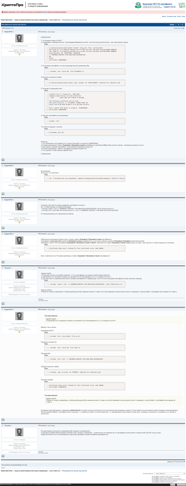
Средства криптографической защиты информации (30, 20)
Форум (164, 16)
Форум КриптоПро (6, 20)
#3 (39, 199)
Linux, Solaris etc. (55, 20)
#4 (39, 234)
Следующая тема (178, 28)
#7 (39, 425)
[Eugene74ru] (19, 42)
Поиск (179, 16)
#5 (39, 268)
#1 (39, 31)
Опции (172, 24)
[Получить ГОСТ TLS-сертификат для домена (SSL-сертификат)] (160, 5)
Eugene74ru (8, 31)
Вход (45, 12)
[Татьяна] (19, 278)
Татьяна (7, 268)
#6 (39, 309)
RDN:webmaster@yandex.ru (58, 103)
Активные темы (171, 16)
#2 (39, 165)
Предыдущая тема (9, 28)
